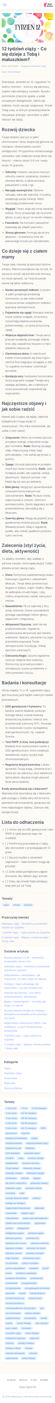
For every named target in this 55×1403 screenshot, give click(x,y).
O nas (34, 1379)
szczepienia (30, 1318)
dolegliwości (12, 1163)
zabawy (9, 1343)
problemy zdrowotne (16, 1278)
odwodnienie (12, 1218)
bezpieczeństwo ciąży (37, 1143)
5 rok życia (11, 1128)
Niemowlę (9, 1083)
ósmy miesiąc (28, 1358)
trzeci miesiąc (32, 1333)
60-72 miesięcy (28, 1128)
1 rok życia (11, 1108)
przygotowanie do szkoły (37, 1288)
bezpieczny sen (13, 1148)
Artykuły (11, 1379)
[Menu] (5, 5)
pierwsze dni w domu (16, 1243)
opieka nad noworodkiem (18, 1223)
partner (9, 1228)
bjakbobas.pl (17, 1396)
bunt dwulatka (13, 1153)
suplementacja (13, 1318)
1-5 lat (24, 1108)
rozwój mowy (35, 1298)
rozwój (16, 905)
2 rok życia (11, 1113)
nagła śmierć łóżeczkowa (18, 1208)
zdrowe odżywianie (15, 1353)
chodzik (9, 1158)
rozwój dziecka (37, 1293)
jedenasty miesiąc (39, 1183)
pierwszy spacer (14, 1253)
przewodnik (11, 1283)
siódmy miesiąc (32, 1313)
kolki (22, 1193)
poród (45, 1268)
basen (34, 1138)
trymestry (26, 1328)
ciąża (6, 905)
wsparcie (34, 1338)
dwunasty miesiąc (31, 1168)
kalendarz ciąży (13, 1188)
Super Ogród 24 (27, 1387)
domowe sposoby (30, 1163)
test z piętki (11, 1328)
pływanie (10, 1293)
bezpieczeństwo (14, 1143)
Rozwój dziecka (13, 1088)
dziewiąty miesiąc (35, 1173)
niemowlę (39, 1208)
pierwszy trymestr (35, 1253)
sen (42, 1308)
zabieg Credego (26, 1343)
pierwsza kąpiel (35, 1233)
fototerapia (11, 1178)
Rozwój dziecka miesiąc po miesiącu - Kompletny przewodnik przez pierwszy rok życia (25, 1014)
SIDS (43, 1128)
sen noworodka (13, 1313)
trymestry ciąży (13, 1333)
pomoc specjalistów (15, 1268)
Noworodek (10, 1078)
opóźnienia (40, 1223)
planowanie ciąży (31, 1258)
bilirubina (30, 1148)
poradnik (33, 1268)
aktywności (11, 1133)
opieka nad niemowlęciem (35, 1218)
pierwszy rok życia (36, 1248)
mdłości (36, 1198)
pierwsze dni (32, 1238)
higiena (36, 1178)
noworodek (11, 1213)
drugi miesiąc (12, 1168)
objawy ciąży (27, 1213)
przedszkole (36, 1278)
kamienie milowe (34, 1188)
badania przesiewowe (16, 1138)
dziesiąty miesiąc (14, 1173)
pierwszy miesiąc (14, 1248)
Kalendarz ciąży (38, 66)
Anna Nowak (14, 72)
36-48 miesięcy (28, 1118)
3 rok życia (11, 1118)
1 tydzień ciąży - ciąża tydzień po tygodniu (26, 932)
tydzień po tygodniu (15, 1338)
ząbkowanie (11, 1358)
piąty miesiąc (12, 1258)
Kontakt (44, 1379)
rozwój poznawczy (15, 1303)
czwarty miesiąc (36, 1158)
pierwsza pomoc (14, 1238)
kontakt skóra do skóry (17, 1198)
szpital (9, 1323)
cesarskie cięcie (32, 1153)
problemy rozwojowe (26, 1273)
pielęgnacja (23, 1228)
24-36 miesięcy (28, 1113)
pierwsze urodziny (40, 1243)
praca (8, 1273)
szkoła (44, 1318)
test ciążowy (42, 1323)
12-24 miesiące (39, 1108)
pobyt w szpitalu (30, 1263)
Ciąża (7, 1068)
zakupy (28, 1348)
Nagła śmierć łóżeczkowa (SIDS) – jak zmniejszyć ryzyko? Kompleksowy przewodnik (25, 1026)
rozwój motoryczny (15, 1298)
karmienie (10, 1193)
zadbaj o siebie (13, 1348)
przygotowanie (13, 1288)
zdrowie (33, 1353)
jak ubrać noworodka (16, 1183)
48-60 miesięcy (28, 1123)
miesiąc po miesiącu (15, 1203)
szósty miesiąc (24, 1323)
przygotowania (29, 1283)
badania (28, 905)
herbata (25, 1178)
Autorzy (23, 1379)
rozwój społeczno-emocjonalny (20, 1308)
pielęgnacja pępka (15, 1233)
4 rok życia (11, 1123)
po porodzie (11, 1263)
